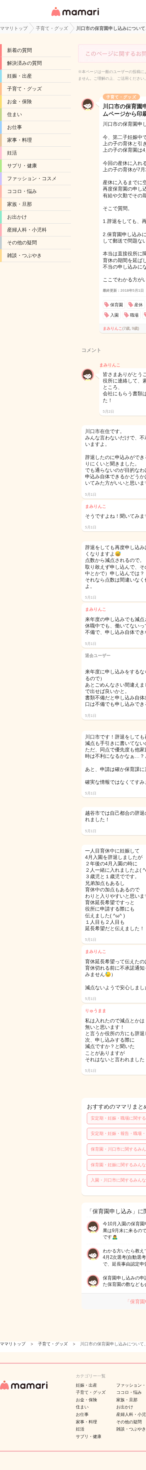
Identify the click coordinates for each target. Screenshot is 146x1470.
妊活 (12, 153)
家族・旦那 (19, 204)
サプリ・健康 (22, 165)
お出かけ (17, 217)
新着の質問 (19, 50)
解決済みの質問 (24, 63)
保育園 (116, 304)
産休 (138, 304)
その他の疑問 (22, 242)
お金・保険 (19, 101)
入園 (114, 315)
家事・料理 (19, 140)
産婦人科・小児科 (27, 230)
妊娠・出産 (19, 76)
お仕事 (14, 127)
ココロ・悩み (22, 191)
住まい (14, 114)
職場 (134, 315)
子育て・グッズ (24, 89)
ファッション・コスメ (32, 178)
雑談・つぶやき (24, 255)
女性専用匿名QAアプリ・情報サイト (74, 16)
